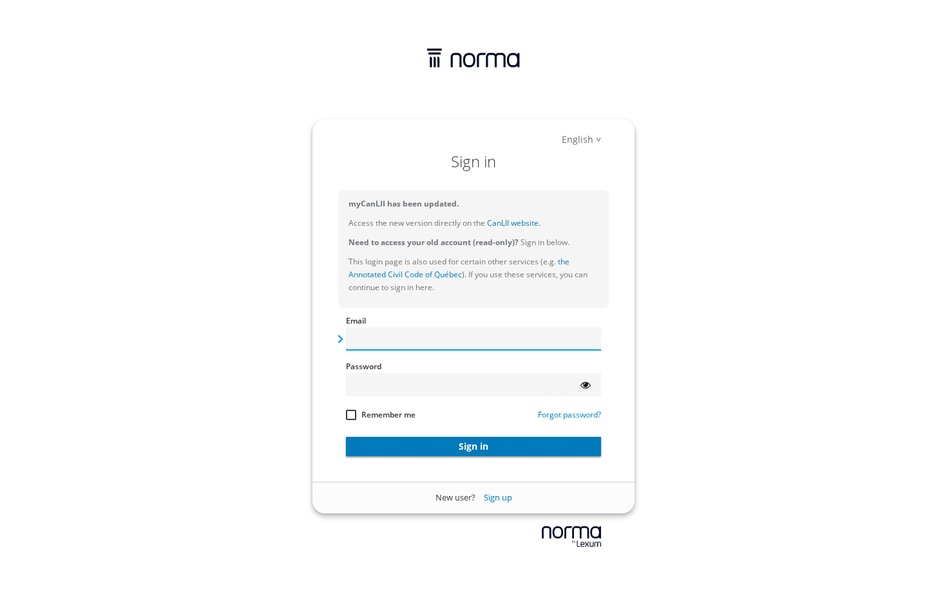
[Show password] (585, 384)
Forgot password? (569, 414)
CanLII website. (512, 222)
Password (363, 366)
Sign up (498, 497)
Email (356, 320)
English (577, 139)
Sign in (473, 446)
